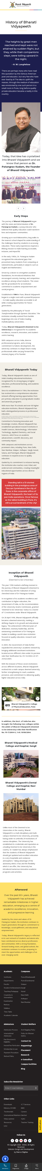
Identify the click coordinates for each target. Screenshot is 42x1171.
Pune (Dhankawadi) (28, 977)
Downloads (8, 1104)
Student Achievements (12, 988)
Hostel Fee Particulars (12, 1045)
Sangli (23, 988)
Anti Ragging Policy (28, 1030)
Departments (9, 981)
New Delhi (24, 995)
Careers (24, 1112)
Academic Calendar (11, 1015)
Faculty (6, 984)
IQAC (23, 1119)
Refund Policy (9, 1056)
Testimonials (8, 1112)
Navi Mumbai (25, 1002)
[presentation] (18, 208)
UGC (5, 1126)
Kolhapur (24, 998)
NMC (23, 1108)
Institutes (7, 977)
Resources (8, 1122)
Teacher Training (27, 1122)
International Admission (8, 1034)
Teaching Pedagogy (11, 991)
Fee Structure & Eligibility (10, 1040)
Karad (23, 991)
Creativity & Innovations (8, 996)
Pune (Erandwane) (27, 981)
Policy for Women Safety (27, 1034)
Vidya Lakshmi (9, 1119)
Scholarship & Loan (11, 1049)
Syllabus (7, 1008)
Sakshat (24, 1115)
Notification (40, 1125)
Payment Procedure (11, 1053)
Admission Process (11, 1030)
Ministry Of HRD (10, 1108)
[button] (5, 1159)
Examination (8, 1001)
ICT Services (25, 1104)
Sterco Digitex (22, 1152)
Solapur (23, 984)
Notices (7, 1005)
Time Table (8, 1012)
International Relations (12, 1115)
